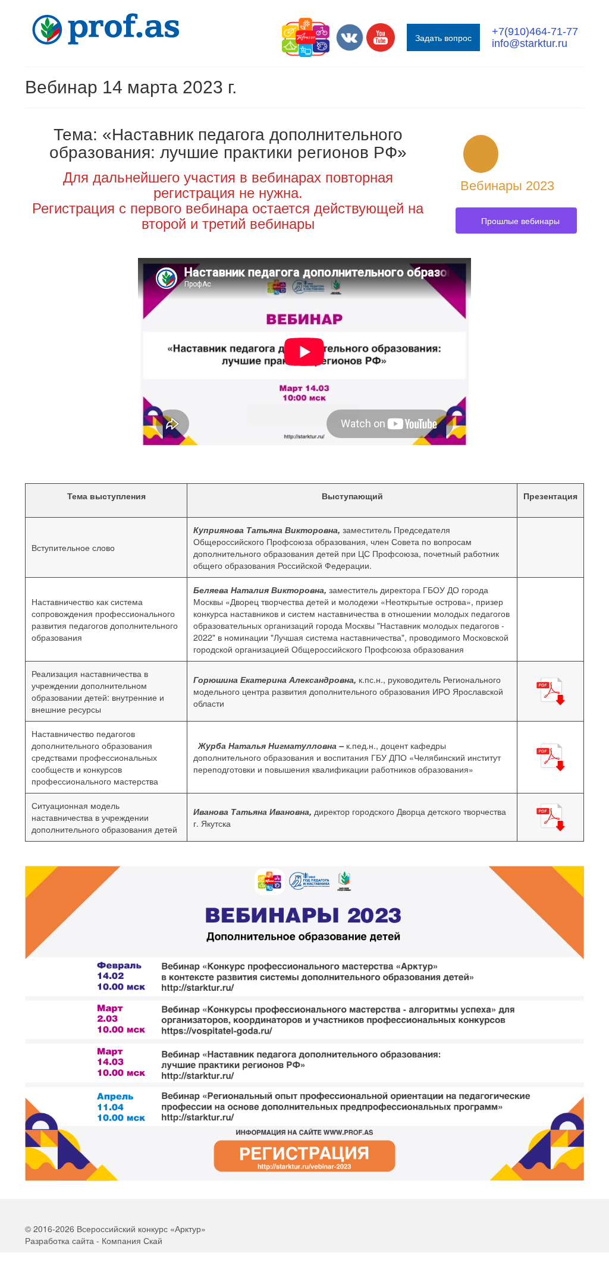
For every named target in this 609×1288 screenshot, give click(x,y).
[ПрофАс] (112, 29)
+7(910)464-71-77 (535, 31)
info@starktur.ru (529, 43)
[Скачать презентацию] (550, 689)
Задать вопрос (443, 37)
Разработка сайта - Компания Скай (93, 1240)
